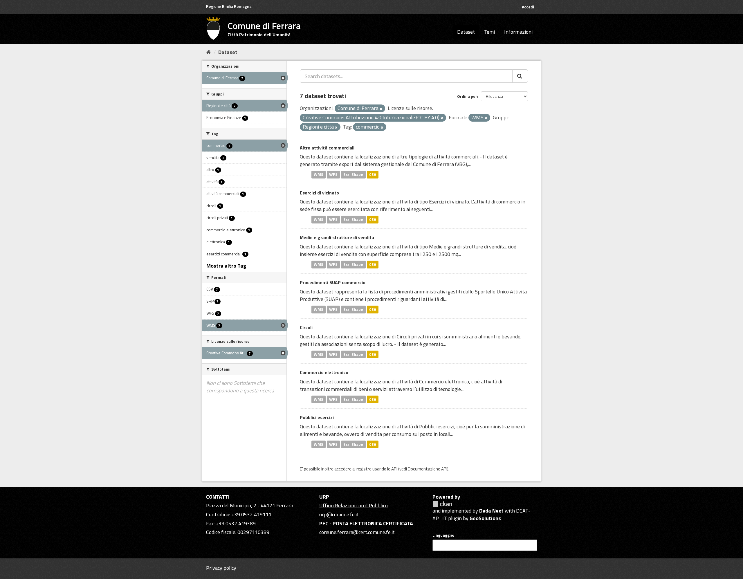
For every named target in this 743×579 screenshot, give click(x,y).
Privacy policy (221, 568)
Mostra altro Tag (226, 266)
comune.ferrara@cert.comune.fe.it (357, 532)
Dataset (466, 32)
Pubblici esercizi (317, 417)
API (394, 469)
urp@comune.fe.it (339, 514)
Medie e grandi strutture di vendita (337, 237)
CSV (372, 174)
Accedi (528, 7)
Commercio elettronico (324, 372)
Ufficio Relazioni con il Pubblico (353, 505)
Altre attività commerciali (327, 147)
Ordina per (467, 96)
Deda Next (491, 511)
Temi (489, 32)
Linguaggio (442, 535)
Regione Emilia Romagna (229, 6)
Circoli (306, 327)
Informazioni (518, 32)
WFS (333, 174)
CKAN (442, 504)
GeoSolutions (485, 518)
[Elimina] (381, 109)
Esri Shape (353, 174)
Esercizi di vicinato (319, 192)
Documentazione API (427, 469)
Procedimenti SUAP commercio (332, 282)
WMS (318, 174)
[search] (520, 76)
